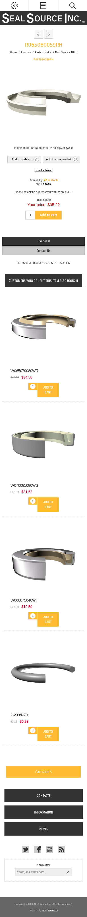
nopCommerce (50, 910)
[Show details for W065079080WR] (43, 329)
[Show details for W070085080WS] (43, 444)
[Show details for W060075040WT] (43, 558)
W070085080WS (24, 485)
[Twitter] (25, 849)
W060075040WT (24, 600)
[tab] (43, 241)
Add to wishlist (21, 159)
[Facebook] (37, 849)
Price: (38, 199)
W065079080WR (24, 371)
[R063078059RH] (38, 34)
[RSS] (61, 849)
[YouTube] (49, 849)
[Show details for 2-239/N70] (43, 673)
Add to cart (48, 215)
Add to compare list (58, 159)
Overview (43, 241)
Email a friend (43, 170)
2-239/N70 (19, 715)
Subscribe (68, 872)
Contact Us (43, 250)
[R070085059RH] (48, 34)
